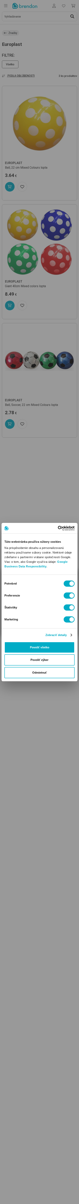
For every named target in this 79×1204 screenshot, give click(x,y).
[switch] (69, 595)
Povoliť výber (39, 659)
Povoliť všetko (39, 647)
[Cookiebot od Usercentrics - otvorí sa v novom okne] (58, 528)
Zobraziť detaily (56, 635)
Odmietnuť (39, 672)
